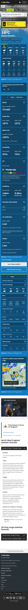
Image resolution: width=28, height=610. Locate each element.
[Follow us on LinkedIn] (20, 597)
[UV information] (24, 161)
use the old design (21, 6)
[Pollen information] (24, 238)
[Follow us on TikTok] (14, 597)
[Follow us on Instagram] (17, 597)
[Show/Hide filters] (25, 280)
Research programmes (6, 570)
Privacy (2, 586)
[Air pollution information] (24, 217)
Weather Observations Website (8, 563)
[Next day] (7, 97)
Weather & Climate (5, 568)
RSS (2, 588)
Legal (2, 584)
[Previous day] (3, 97)
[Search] (24, 14)
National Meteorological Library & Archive (10, 560)
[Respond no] (8, 89)
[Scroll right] (24, 58)
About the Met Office (6, 575)
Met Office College (5, 557)
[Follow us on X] (4, 597)
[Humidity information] (24, 147)
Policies (3, 578)
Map (16, 10)
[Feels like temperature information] (24, 116)
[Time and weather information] (25, 284)
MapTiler (16, 385)
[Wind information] (25, 295)
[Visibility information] (24, 186)
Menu (24, 2)
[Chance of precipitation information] (24, 130)
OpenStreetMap (22, 385)
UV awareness (6, 180)
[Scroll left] (21, 58)
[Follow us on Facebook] (10, 597)
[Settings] (20, 2)
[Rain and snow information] (25, 341)
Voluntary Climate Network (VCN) (8, 565)
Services (3, 573)
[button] (14, 373)
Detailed (10, 10)
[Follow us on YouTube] (7, 597)
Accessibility (4, 580)
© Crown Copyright (14, 600)
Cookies (3, 582)
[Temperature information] (25, 324)
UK (21, 10)
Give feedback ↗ (10, 6)
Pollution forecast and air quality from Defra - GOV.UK (12, 231)
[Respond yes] (4, 89)
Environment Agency (8, 432)
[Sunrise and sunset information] (24, 202)
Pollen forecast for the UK (9, 252)
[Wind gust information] (24, 102)
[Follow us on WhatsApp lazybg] (23, 597)
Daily (3, 10)
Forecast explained (6, 259)
